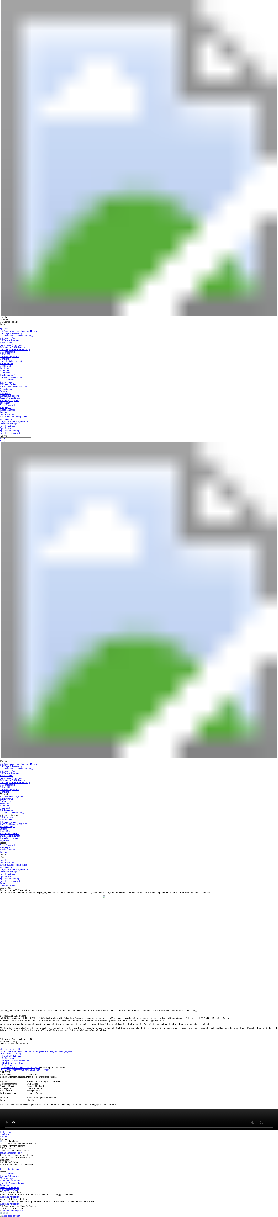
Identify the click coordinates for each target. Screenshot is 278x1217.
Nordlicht (4, 359)
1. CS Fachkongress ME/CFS (13, 386)
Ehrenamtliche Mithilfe (10, 1180)
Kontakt (3, 1136)
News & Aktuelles (8, 405)
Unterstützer (5, 393)
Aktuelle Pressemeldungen (12, 1183)
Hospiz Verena (6, 342)
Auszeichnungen (7, 410)
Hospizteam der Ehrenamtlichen (17, 1060)
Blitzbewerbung (7, 375)
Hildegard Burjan (8, 384)
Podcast (3, 412)
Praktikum (4, 368)
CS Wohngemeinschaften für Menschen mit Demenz (25, 1070)
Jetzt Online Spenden (9, 1169)
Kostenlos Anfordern (9, 1197)
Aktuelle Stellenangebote (11, 361)
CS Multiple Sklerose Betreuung (15, 349)
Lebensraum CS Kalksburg (12, 347)
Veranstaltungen (7, 389)
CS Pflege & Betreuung (11, 333)
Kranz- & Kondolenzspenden (13, 416)
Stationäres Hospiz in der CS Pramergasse (20, 1067)
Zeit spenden (6, 419)
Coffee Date (5, 366)
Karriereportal (6, 363)
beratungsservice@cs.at (12, 1210)
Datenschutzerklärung (10, 398)
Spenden (4, 328)
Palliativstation (9, 1058)
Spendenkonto (6, 428)
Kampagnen (5, 407)
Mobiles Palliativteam (12, 1056)
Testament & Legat (8, 423)
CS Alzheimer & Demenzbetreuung (16, 335)
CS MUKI (5, 354)
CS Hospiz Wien (7, 338)
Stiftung (3, 391)
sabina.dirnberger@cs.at (11, 1153)
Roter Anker (8, 1065)
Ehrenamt (4, 370)
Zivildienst (5, 372)
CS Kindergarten (7, 352)
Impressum (5, 403)
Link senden (5, 1132)
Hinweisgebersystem (9, 400)
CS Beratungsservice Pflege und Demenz (19, 331)
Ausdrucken (5, 1134)
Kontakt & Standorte (9, 396)
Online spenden (7, 414)
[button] (1, 760)
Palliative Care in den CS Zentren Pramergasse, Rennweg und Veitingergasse (36, 1051)
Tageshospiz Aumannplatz (12, 345)
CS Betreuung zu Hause (12, 1049)
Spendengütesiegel (8, 426)
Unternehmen (6, 382)
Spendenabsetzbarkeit (10, 433)
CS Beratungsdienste (9, 356)
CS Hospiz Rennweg (9, 340)
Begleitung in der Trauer (13, 1063)
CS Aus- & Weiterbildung (12, 377)
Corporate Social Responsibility (14, 421)
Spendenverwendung (9, 430)
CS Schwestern (7, 379)
